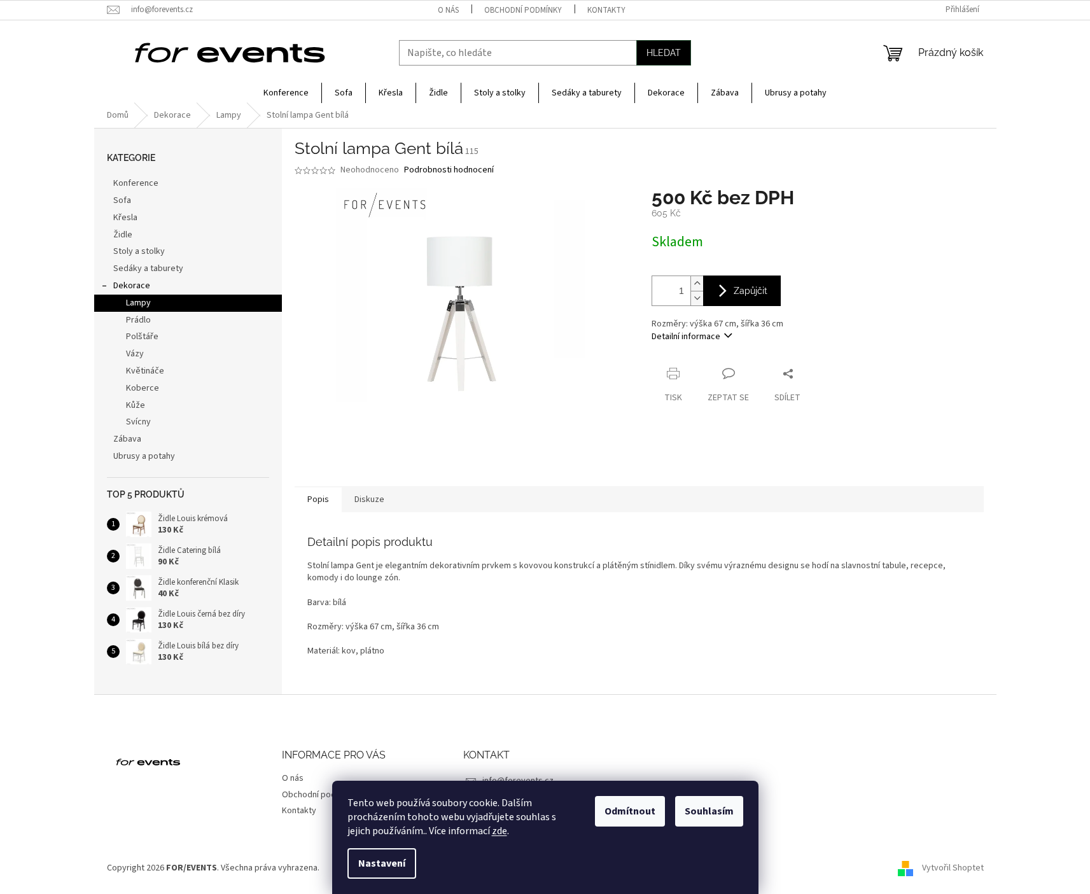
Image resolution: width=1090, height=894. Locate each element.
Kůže (135, 405)
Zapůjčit (750, 291)
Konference (135, 183)
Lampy (138, 303)
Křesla (125, 217)
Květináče (145, 371)
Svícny (138, 422)
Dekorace (131, 285)
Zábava (127, 439)
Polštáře (142, 336)
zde (499, 831)
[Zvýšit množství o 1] (696, 283)
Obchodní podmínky (523, 10)
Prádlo (138, 320)
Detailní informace (686, 336)
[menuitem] (286, 93)
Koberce (142, 388)
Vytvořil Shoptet (953, 868)
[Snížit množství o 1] (696, 298)
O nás (448, 10)
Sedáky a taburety (148, 268)
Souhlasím (709, 811)
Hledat (663, 53)
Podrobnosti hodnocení (449, 170)
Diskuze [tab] (369, 499)
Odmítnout (629, 811)
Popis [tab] (318, 499)
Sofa (122, 200)
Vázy (135, 353)
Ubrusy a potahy (144, 456)
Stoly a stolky (139, 251)
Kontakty (606, 10)
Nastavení (381, 863)
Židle (122, 234)
